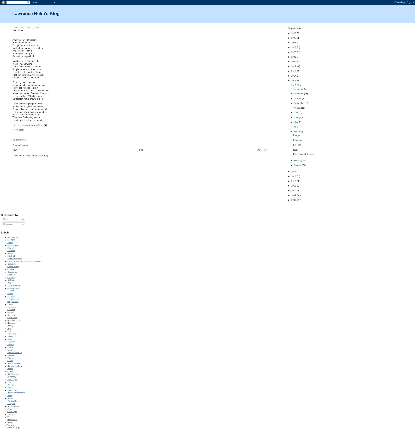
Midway (10, 358)
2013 (293, 176)
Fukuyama (11, 307)
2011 (293, 186)
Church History (13, 267)
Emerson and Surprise (303, 154)
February (298, 160)
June (296, 117)
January (298, 165)
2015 (293, 85)
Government (12, 318)
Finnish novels (13, 299)
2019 (293, 66)
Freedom (297, 145)
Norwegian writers (14, 366)
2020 (293, 61)
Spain (9, 409)
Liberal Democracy (14, 353)
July (296, 112)
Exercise (10, 296)
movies (10, 361)
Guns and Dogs (13, 320)
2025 (293, 38)
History (10, 326)
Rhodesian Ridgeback (16, 393)
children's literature (14, 259)
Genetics (11, 312)
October (298, 98)
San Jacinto (12, 401)
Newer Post (17, 150)
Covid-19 (11, 275)
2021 (293, 57)
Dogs (9, 283)
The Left (10, 414)
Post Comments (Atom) (37, 155)
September (299, 103)
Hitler (9, 328)
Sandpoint (11, 404)
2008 (293, 200)
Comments (9, 224)
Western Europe (13, 428)
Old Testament (13, 374)
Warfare (10, 425)
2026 (293, 33)
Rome (9, 396)
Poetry (21, 130)
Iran (9, 331)
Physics (10, 385)
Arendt (10, 243)
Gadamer (11, 310)
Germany (11, 315)
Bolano (10, 253)
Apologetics (12, 240)
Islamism (10, 336)
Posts (7, 220)
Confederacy (12, 272)
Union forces (12, 420)
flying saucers (12, 302)
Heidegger (11, 323)
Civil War (10, 269)
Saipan (10, 398)
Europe (10, 294)
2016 (293, 80)
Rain (295, 149)
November (299, 93)
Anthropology (12, 237)
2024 (293, 42)
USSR (9, 422)
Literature (11, 355)
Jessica (10, 345)
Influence (297, 140)
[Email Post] (45, 125)
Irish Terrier (12, 334)
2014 (293, 171)
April (296, 127)
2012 (293, 181)
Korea (9, 350)
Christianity (11, 264)
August (297, 108)
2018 (293, 71)
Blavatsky (11, 251)
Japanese (11, 342)
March (297, 131)
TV (8, 417)
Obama (10, 371)
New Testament (13, 363)
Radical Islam (12, 390)
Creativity (11, 277)
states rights (12, 412)
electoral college (13, 288)
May (296, 122)
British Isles (12, 256)
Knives (10, 347)
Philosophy (11, 377)
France (10, 304)
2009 (293, 195)
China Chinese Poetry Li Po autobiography (24, 261)
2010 (293, 190)
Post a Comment (20, 145)
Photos (10, 382)
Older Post (262, 150)
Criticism (10, 280)
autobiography (13, 245)
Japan (9, 339)
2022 (293, 52)
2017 (293, 76)
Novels (10, 369)
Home (140, 150)
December (299, 89)
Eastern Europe (13, 285)
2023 (293, 47)
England (10, 291)
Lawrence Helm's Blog (36, 13)
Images (296, 135)
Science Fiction (13, 406)
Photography (12, 379)
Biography (11, 248)
